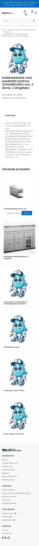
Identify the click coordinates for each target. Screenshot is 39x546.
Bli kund (5, 460)
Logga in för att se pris (14, 213)
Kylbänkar (8, 32)
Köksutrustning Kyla (29, 30)
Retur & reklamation (9, 476)
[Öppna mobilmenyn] (36, 13)
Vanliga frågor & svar (10, 463)
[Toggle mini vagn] (26, 14)
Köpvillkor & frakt (8, 470)
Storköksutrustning (14, 30)
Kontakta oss (7, 466)
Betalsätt (5, 473)
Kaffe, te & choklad (9, 496)
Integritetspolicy (8, 480)
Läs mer (27, 213)
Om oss (5, 530)
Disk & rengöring (8, 490)
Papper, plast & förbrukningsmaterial (16, 493)
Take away (6, 500)
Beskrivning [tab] (10, 115)
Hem (3, 30)
